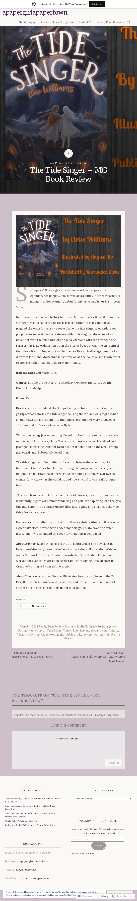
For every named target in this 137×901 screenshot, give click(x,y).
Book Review (55, 626)
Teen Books (54, 630)
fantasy (113, 630)
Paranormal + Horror (32, 630)
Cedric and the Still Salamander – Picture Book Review (30, 825)
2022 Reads (39, 626)
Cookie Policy (70, 895)
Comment (113, 762)
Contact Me (85, 22)
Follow (98, 845)
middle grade (73, 634)
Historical (71, 626)
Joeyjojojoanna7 (26, 870)
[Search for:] (129, 21)
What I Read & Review (110, 22)
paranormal (102, 634)
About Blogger (28, 22)
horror (49, 634)
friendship (23, 634)
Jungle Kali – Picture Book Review (21, 821)
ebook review (99, 630)
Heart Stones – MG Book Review (32, 655)
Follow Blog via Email (98, 821)
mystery (111, 626)
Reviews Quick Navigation (57, 22)
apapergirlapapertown (35, 12)
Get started (96, 4)
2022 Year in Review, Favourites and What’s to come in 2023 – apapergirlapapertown (72, 714)
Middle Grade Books (92, 626)
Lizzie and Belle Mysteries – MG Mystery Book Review (99, 657)
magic (59, 634)
